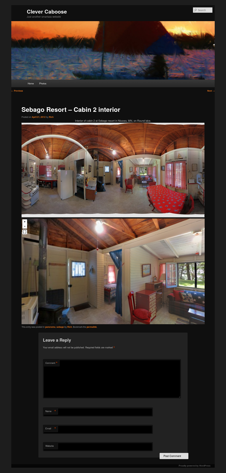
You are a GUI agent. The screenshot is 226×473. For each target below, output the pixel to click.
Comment (51, 363)
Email (50, 428)
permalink (92, 326)
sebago (60, 326)
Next (211, 90)
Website (49, 445)
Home (31, 83)
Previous (17, 90)
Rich (51, 117)
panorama (50, 326)
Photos (42, 83)
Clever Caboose (47, 11)
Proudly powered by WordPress (194, 465)
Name (50, 411)
